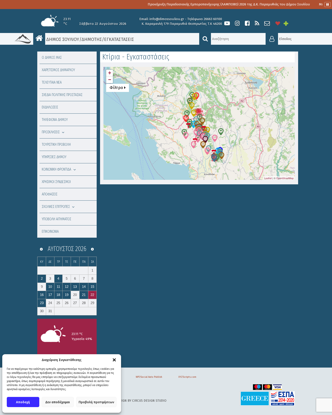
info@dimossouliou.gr (167, 19)
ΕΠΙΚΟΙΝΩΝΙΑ (50, 231)
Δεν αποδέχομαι (57, 402)
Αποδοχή (23, 402)
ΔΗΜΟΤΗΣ (92, 39)
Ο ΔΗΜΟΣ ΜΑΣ (52, 57)
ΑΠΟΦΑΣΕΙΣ (49, 194)
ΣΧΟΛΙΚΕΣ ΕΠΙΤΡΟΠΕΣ (56, 206)
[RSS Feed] (257, 23)
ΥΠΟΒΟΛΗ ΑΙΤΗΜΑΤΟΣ (56, 219)
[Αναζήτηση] (205, 39)
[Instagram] (237, 23)
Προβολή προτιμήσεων (96, 402)
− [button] (109, 79)
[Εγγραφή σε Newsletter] (267, 23)
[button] (114, 360)
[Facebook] (247, 23)
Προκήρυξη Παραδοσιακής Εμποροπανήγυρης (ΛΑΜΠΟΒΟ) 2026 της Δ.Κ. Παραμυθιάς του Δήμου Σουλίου (218, 4)
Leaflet (268, 178)
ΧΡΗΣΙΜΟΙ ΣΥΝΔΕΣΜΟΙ (56, 181)
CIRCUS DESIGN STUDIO (149, 401)
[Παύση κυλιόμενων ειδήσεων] (327, 4)
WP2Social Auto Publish (149, 376)
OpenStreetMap (285, 178)
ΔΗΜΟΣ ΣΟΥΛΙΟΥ (62, 39)
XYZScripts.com (187, 376)
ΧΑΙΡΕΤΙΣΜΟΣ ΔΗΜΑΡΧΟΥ (58, 70)
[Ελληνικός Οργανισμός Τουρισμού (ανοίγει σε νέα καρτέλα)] (254, 398)
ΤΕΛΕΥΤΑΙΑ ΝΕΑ (52, 82)
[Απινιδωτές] (277, 23)
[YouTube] (227, 23)
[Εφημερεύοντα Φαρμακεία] (289, 23)
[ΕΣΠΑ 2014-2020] (282, 398)
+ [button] (109, 73)
